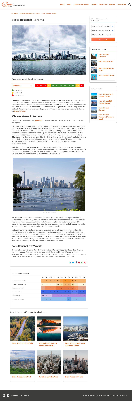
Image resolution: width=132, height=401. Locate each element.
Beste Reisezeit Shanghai (104, 109)
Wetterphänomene (25, 395)
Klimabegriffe (14, 395)
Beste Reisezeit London (106, 75)
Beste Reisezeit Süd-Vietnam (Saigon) (105, 102)
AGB (107, 395)
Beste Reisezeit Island (106, 61)
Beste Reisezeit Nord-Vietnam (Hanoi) (106, 95)
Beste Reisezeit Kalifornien (104, 56)
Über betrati (101, 395)
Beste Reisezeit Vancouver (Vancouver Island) (106, 117)
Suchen (103, 39)
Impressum (123, 395)
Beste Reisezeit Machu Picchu (106, 69)
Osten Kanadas (20, 111)
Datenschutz (114, 395)
